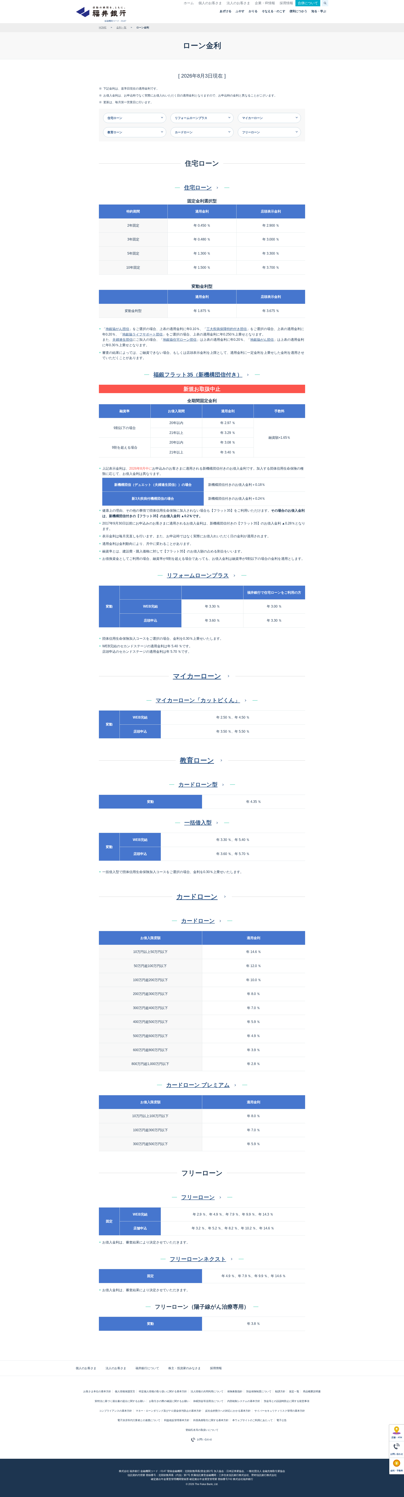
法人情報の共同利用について (207, 1391)
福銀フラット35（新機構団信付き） (197, 374)
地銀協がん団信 (117, 329)
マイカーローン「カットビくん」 (198, 700)
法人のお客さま (238, 3)
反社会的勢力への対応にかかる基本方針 (228, 1410)
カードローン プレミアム (198, 1085)
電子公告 (281, 1420)
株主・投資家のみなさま (184, 1368)
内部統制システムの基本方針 (243, 1401)
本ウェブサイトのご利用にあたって (252, 1420)
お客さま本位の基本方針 (97, 1391)
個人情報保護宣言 (125, 1391)
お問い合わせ (204, 1439)
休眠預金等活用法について (208, 1401)
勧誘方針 (280, 1391)
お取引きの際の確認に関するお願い (169, 1401)
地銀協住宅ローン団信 (180, 339)
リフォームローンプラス (198, 575)
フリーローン (198, 1197)
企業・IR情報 (265, 3)
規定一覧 (294, 1391)
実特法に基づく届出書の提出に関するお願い (120, 1401)
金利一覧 (121, 27)
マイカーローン (197, 676)
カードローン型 (198, 784)
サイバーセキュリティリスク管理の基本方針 (279, 1410)
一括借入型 (198, 822)
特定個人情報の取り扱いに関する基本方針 (163, 1391)
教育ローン (197, 760)
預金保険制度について (258, 1391)
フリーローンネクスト (198, 1259)
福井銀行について (147, 1368)
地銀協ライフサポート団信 (142, 334)
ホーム (189, 3)
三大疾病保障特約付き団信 (226, 329)
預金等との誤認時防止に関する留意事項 (286, 1401)
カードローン (197, 896)
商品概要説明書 (312, 1391)
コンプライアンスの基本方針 (115, 1410)
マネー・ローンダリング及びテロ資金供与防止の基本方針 (168, 1410)
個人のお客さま (210, 3)
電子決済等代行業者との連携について (138, 1420)
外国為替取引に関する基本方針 (211, 1420)
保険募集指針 (234, 1391)
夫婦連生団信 (122, 339)
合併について (308, 3)
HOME (102, 27)
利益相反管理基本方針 (176, 1420)
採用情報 (286, 3)
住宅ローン (198, 187)
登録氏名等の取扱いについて (202, 1429)
